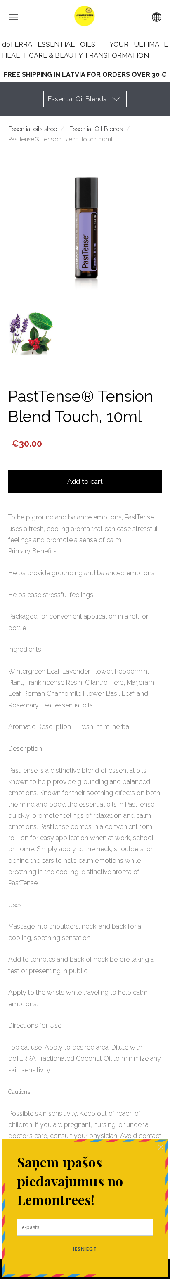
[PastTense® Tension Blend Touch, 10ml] (31, 332)
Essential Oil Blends (96, 128)
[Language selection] (156, 17)
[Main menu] (13, 17)
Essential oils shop (32, 128)
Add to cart (85, 481)
